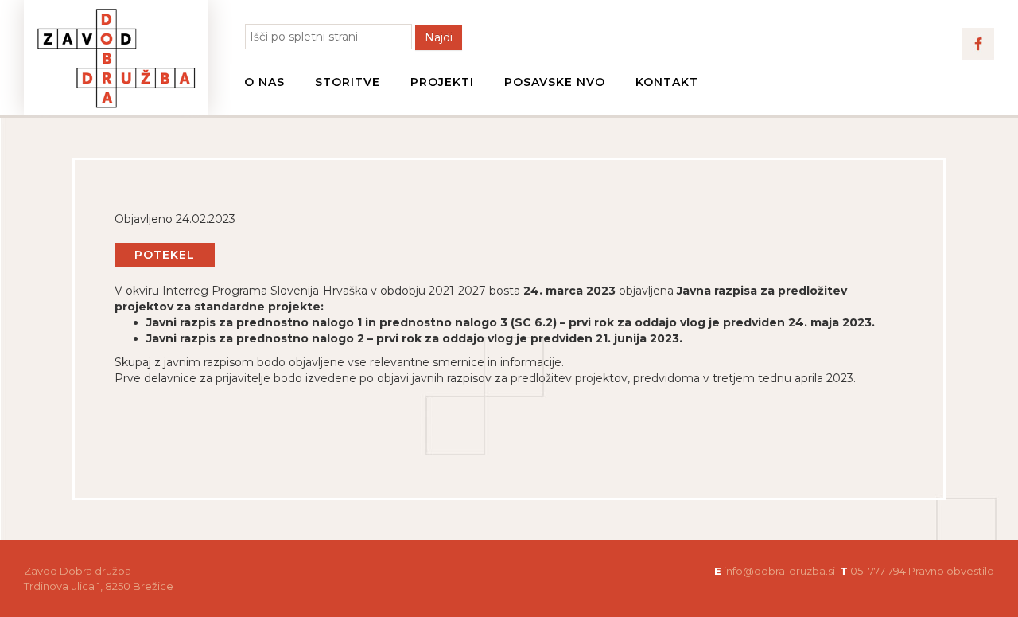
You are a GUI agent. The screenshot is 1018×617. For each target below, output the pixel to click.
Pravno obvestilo (951, 570)
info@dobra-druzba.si (779, 570)
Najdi (439, 37)
